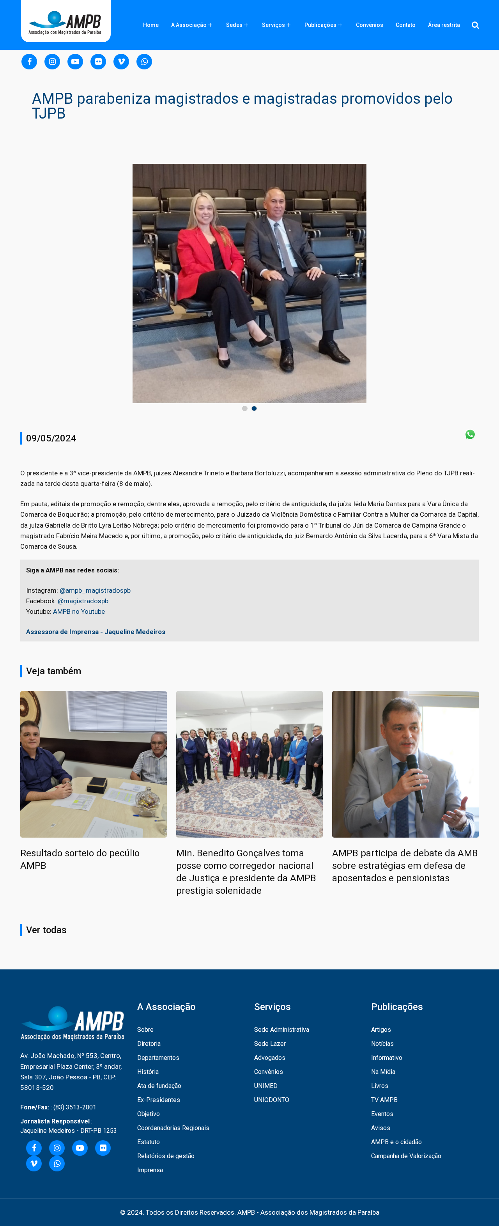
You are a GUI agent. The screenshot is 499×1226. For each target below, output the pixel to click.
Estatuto (148, 1142)
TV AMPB (384, 1100)
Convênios (369, 25)
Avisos (380, 1128)
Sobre (145, 1029)
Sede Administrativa (281, 1029)
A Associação (189, 25)
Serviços (273, 25)
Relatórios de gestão (166, 1156)
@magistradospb (83, 601)
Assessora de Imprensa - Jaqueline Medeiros (95, 632)
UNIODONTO (271, 1100)
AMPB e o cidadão (396, 1142)
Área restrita (444, 25)
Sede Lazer (270, 1043)
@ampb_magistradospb (95, 590)
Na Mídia (383, 1071)
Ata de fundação (159, 1086)
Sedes (234, 25)
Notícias (382, 1043)
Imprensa (150, 1170)
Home (151, 25)
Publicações (320, 25)
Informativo (386, 1057)
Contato (406, 25)
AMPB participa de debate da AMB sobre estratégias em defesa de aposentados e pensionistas (405, 866)
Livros (379, 1086)
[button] (245, 408)
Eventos (382, 1114)
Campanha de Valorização (406, 1156)
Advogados (269, 1057)
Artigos (381, 1029)
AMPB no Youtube (79, 611)
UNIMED (266, 1086)
